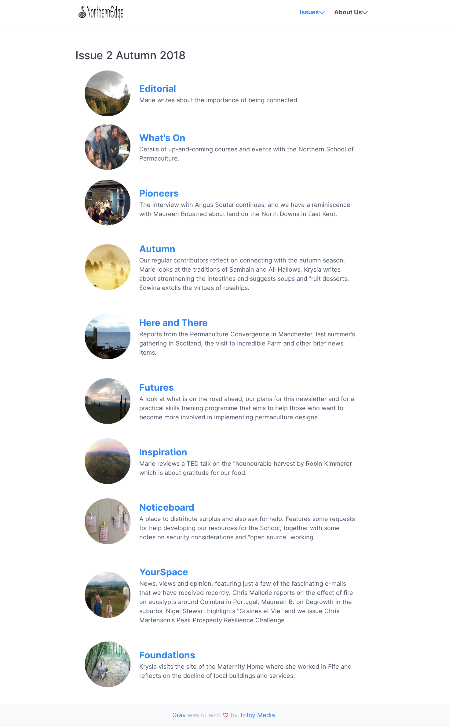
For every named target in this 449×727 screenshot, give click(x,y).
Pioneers (159, 193)
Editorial (157, 88)
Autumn (157, 248)
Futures (156, 387)
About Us (348, 12)
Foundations (167, 654)
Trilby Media (257, 715)
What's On (162, 137)
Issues (309, 12)
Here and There (173, 322)
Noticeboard (166, 507)
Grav (179, 715)
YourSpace (163, 571)
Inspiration (163, 452)
